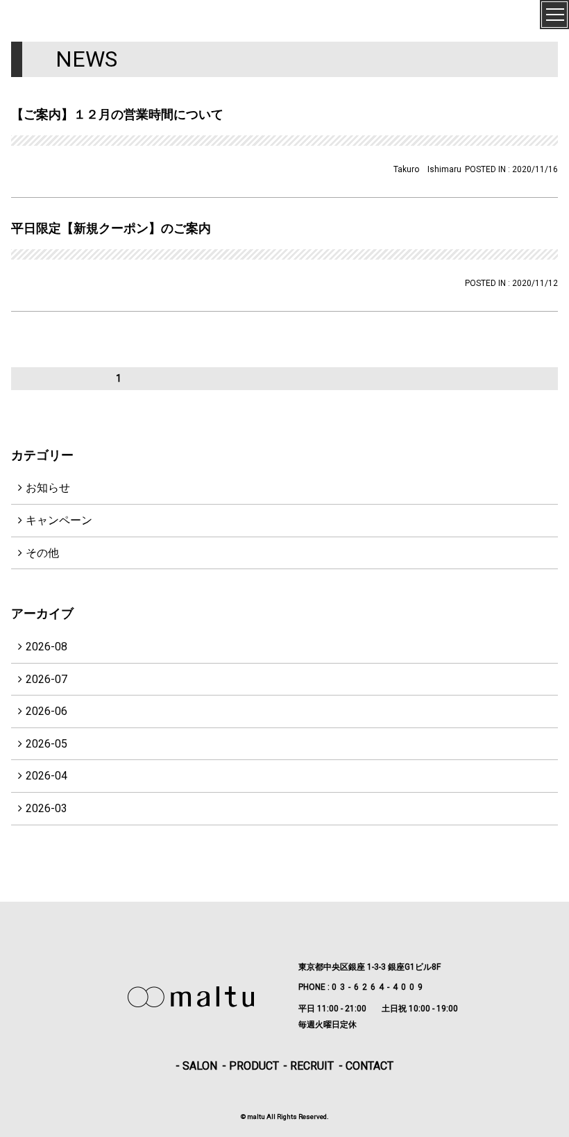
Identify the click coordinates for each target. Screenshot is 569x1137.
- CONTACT (366, 1065)
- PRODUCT (250, 1065)
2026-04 (46, 775)
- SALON (196, 1065)
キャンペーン (59, 520)
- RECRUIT (308, 1065)
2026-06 (46, 711)
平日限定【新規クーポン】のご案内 (111, 228)
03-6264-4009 (379, 987)
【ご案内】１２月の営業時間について (117, 114)
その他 (42, 552)
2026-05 (46, 743)
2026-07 (46, 679)
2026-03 (46, 808)
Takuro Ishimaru (427, 169)
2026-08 (46, 646)
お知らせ (48, 487)
